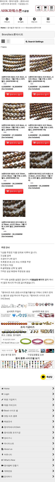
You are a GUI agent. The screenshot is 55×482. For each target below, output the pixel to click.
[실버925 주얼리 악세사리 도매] (14, 306)
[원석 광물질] (41, 350)
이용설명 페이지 (37, 279)
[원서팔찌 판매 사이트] (14, 323)
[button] (51, 8)
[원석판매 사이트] (41, 315)
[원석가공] (41, 331)
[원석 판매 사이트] (41, 323)
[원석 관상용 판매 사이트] (14, 350)
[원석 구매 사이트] (14, 331)
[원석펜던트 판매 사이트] (14, 315)
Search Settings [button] (35, 41)
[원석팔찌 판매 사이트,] (27, 341)
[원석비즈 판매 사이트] (27, 364)
